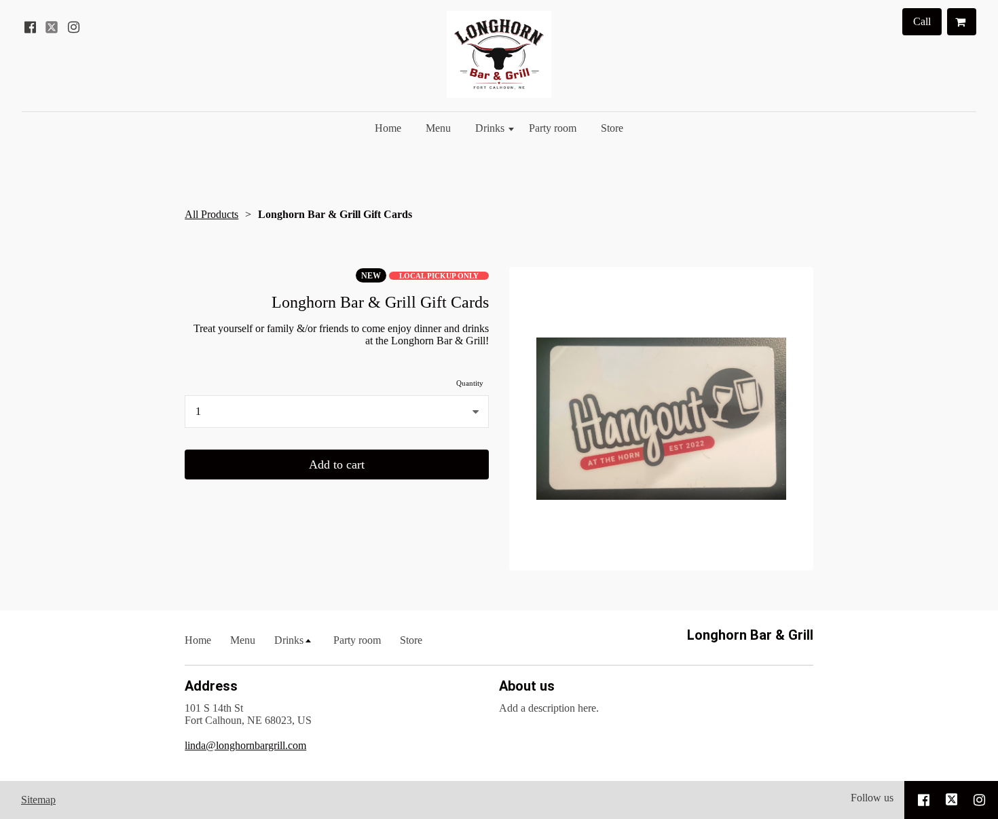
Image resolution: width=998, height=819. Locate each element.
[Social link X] (51, 27)
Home (388, 128)
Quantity (469, 383)
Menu (438, 128)
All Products (211, 214)
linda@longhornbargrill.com (245, 745)
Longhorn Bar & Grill (750, 635)
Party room (552, 128)
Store (612, 128)
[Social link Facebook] (30, 27)
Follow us (872, 797)
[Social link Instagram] (73, 27)
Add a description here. (549, 708)
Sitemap (38, 799)
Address (211, 686)
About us (527, 686)
